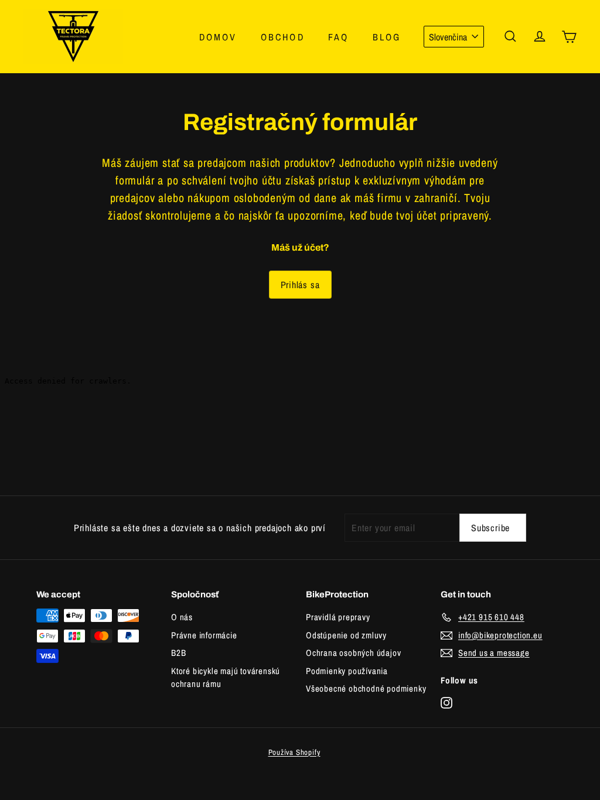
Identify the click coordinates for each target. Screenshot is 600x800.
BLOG (387, 36)
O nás (182, 617)
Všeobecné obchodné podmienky (366, 688)
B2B (178, 653)
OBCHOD (283, 36)
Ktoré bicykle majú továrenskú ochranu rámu (225, 677)
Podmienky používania (347, 671)
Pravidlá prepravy (338, 617)
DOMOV (218, 36)
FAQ (338, 36)
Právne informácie (204, 635)
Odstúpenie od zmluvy (346, 635)
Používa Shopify (294, 752)
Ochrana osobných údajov (353, 653)
